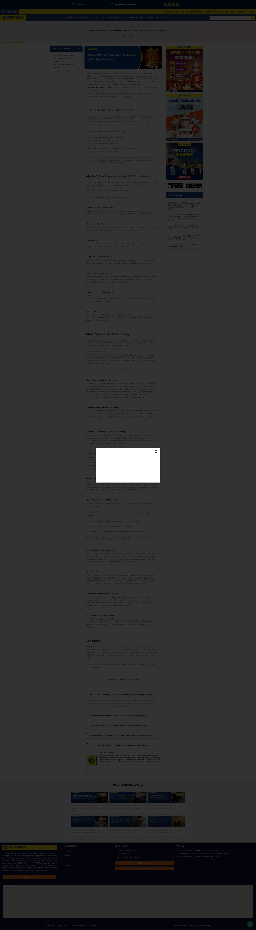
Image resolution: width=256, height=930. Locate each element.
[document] (128, 465)
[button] (156, 451)
